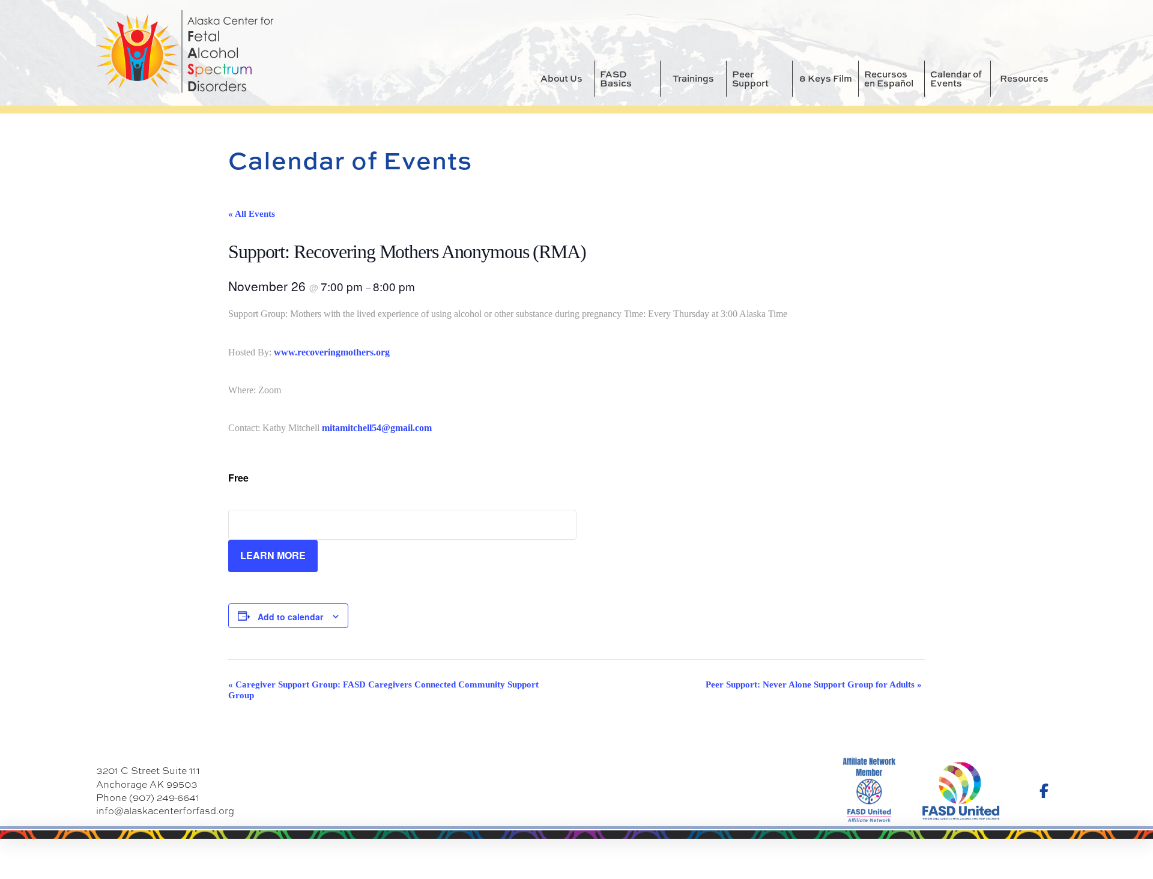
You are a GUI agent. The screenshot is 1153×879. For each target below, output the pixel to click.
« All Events (251, 214)
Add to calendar (290, 617)
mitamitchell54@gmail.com (377, 428)
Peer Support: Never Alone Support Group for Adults (814, 684)
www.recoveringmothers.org (332, 352)
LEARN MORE (273, 555)
